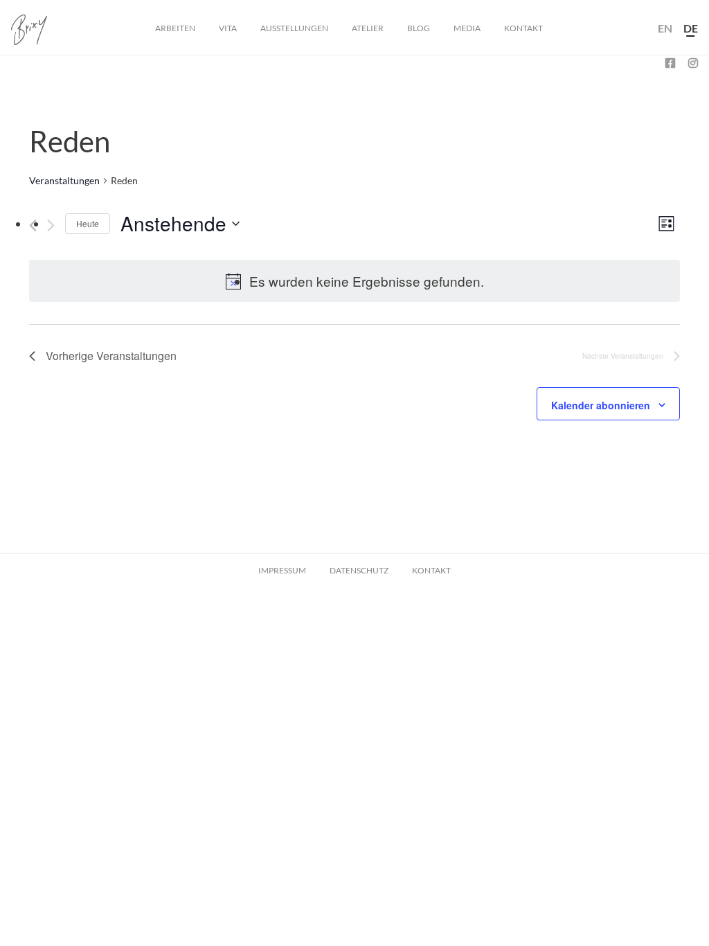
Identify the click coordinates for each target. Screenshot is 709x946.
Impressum (282, 570)
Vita (228, 28)
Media (467, 28)
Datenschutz (359, 570)
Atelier (368, 28)
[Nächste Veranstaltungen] (51, 225)
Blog (418, 28)
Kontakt (523, 28)
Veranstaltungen (64, 180)
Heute (87, 223)
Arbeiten (175, 28)
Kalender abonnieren (600, 405)
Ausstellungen (294, 28)
